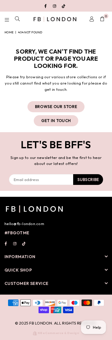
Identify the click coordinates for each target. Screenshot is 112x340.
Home (8, 32)
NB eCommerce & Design (58, 333)
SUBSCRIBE (88, 179)
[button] (102, 19)
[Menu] (7, 19)
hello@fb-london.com (24, 223)
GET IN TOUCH (56, 120)
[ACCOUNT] (92, 19)
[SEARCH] (17, 19)
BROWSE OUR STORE (56, 106)
